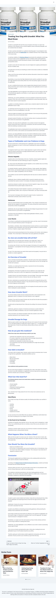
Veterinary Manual (24, 57)
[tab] (26, 579)
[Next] (53, 566)
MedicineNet (23, 52)
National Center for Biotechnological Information (27, 462)
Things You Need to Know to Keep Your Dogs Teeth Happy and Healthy (16, 543)
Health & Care (11, 34)
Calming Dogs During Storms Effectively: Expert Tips (27, 569)
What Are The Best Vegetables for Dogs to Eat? (40, 543)
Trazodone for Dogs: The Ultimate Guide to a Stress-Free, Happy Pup (46, 569)
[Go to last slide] (3, 566)
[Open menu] (54, 2)
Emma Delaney (11, 41)
